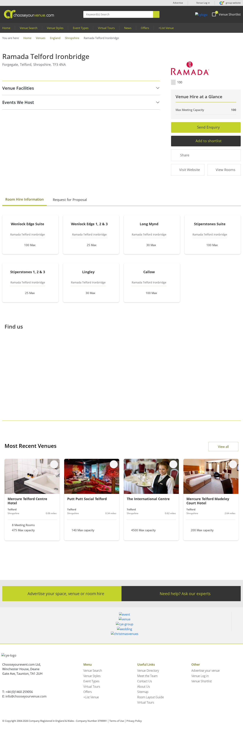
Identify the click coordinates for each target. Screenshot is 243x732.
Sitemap (142, 692)
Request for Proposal (70, 199)
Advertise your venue (205, 670)
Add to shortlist (209, 140)
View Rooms (225, 169)
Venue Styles (55, 28)
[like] (54, 464)
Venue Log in (203, 2)
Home (6, 28)
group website (233, 2)
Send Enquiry (208, 127)
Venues (40, 38)
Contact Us (144, 681)
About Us (143, 686)
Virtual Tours (106, 28)
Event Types (80, 28)
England (55, 38)
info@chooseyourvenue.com (26, 696)
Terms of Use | (117, 721)
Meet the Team (147, 676)
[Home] (201, 14)
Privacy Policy (134, 721)
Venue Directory (148, 670)
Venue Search (28, 28)
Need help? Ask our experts (185, 593)
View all (223, 447)
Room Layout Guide (150, 697)
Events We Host (18, 102)
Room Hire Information (24, 199)
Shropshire (72, 38)
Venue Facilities (18, 88)
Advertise (178, 2)
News (127, 28)
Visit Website (189, 169)
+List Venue (166, 28)
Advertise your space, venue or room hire (66, 593)
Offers (145, 28)
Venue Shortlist (201, 681)
